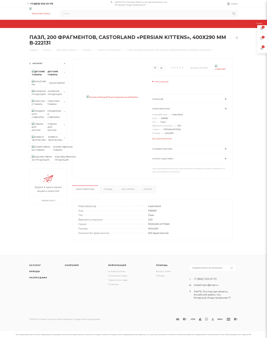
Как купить (128, 189)
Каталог (35, 265)
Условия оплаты (116, 271)
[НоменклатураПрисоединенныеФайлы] (112, 97)
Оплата (148, 189)
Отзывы (108, 189)
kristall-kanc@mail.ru (206, 285)
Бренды (34, 271)
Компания (72, 265)
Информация (117, 265)
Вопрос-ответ (163, 271)
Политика (113, 284)
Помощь (162, 265)
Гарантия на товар (118, 280)
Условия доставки (117, 275)
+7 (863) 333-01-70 (41, 3)
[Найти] (234, 13)
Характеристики (85, 189)
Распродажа (38, 277)
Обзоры (160, 275)
